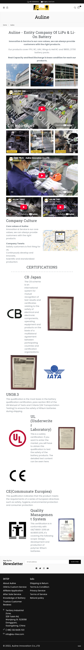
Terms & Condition (39, 586)
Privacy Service (37, 590)
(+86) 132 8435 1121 (15, 629)
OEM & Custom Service (15, 586)
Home (5, 25)
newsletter (13, 563)
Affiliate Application (13, 590)
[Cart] (78, 7)
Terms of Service (38, 594)
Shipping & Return (39, 583)
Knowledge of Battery (14, 598)
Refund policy (37, 598)
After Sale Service (12, 594)
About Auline (9, 583)
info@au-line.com (15, 634)
